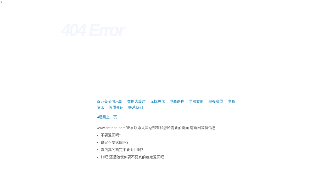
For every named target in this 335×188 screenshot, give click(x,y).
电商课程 (177, 101)
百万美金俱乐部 (109, 101)
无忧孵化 (157, 101)
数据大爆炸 (136, 101)
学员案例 (196, 101)
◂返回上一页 (107, 117)
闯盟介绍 (116, 107)
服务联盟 (215, 101)
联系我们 (135, 107)
